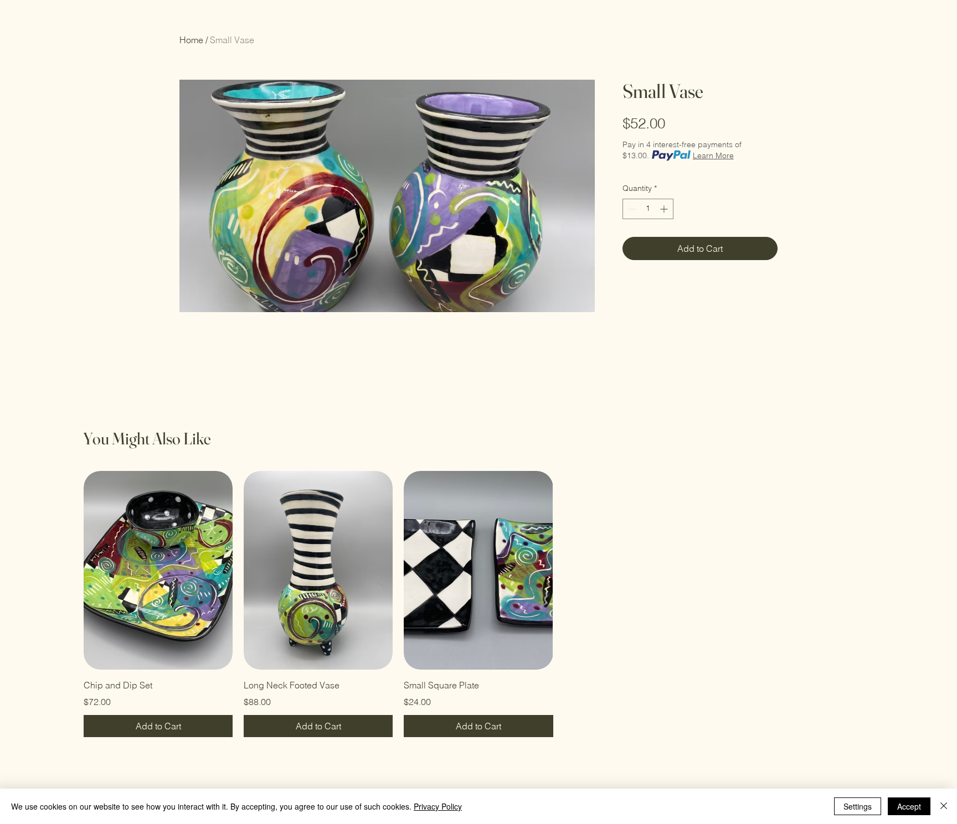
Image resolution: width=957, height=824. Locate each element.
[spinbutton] (648, 209)
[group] (478, 604)
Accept (909, 806)
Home (191, 39)
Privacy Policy (438, 806)
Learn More (713, 155)
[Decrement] (631, 209)
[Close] (943, 806)
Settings (857, 806)
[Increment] (665, 209)
